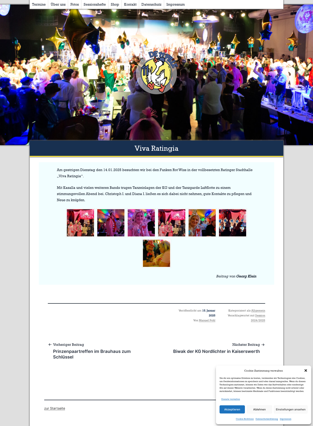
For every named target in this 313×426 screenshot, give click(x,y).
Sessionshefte (95, 4)
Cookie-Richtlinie (245, 419)
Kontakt (130, 4)
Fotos (74, 4)
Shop (115, 4)
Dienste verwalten (230, 399)
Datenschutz (151, 4)
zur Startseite (54, 408)
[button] (306, 370)
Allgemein (258, 310)
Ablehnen (259, 409)
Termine (39, 4)
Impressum (285, 419)
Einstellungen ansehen (291, 409)
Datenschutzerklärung (267, 419)
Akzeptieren (232, 409)
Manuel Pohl (207, 320)
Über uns (58, 4)
